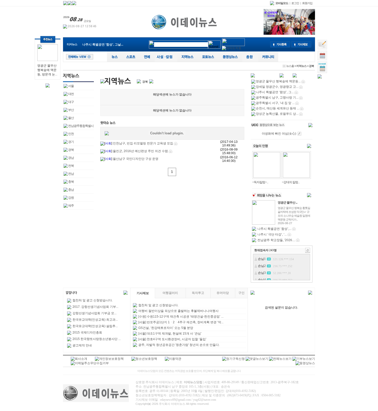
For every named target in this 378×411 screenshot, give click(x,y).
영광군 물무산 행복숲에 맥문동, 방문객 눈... (47, 70)
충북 (71, 181)
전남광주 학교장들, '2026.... (276, 240)
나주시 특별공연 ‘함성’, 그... (275, 92)
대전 (71, 94)
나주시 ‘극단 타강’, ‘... (272, 234)
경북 (71, 150)
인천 (71, 134)
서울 (71, 86)
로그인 (295, 3)
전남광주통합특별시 (81, 126)
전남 (71, 174)
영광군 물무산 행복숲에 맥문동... (278, 81)
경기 (71, 142)
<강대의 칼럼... (291, 182)
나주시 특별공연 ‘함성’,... (274, 229)
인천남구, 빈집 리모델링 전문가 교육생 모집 (143, 143)
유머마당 (223, 293)
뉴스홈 (290, 65)
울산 (71, 118)
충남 (71, 189)
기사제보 (143, 293)
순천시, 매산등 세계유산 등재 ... (277, 108)
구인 (241, 293)
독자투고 (198, 293)
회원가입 (307, 3)
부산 (71, 110)
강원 (71, 197)
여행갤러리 (170, 293)
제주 (71, 205)
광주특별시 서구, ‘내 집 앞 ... (275, 103)
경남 (71, 158)
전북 (71, 166)
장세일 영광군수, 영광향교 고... (277, 87)
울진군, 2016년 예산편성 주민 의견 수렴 (140, 151)
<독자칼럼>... (260, 182)
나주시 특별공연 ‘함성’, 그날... (102, 44)
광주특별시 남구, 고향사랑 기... (277, 97)
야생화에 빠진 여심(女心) (279, 133)
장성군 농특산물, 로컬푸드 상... (277, 114)
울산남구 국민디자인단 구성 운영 (135, 159)
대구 (71, 102)
